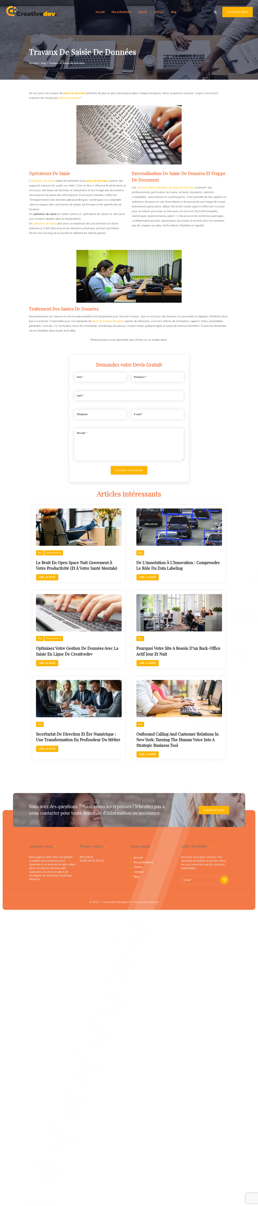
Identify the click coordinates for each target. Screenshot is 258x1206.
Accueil (100, 12)
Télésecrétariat (53, 553)
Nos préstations (121, 12)
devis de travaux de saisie (107, 321)
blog (40, 553)
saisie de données (97, 181)
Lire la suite (47, 577)
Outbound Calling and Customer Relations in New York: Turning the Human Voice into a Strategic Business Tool (177, 740)
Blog (173, 12)
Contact (159, 12)
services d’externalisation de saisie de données (165, 187)
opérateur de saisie (42, 181)
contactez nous (237, 12)
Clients (142, 12)
